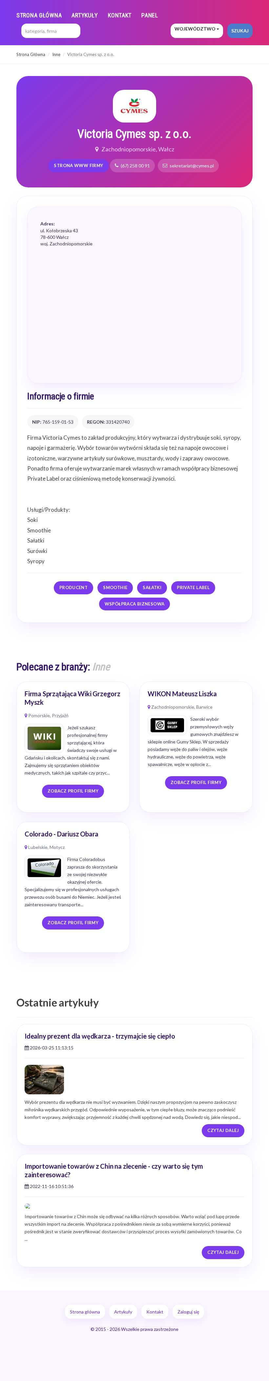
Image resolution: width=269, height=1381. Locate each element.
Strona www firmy (78, 165)
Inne (56, 54)
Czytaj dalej (223, 1130)
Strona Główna (30, 54)
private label (193, 587)
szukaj (240, 30)
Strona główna (39, 15)
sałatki (152, 587)
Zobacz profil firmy (73, 791)
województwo (196, 28)
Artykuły (85, 15)
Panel (149, 15)
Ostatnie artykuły (57, 1002)
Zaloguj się (188, 1311)
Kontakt (120, 15)
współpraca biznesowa (135, 603)
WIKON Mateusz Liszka (182, 694)
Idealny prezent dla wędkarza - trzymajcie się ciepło (100, 1036)
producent (73, 587)
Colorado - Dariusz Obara (61, 834)
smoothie (115, 587)
